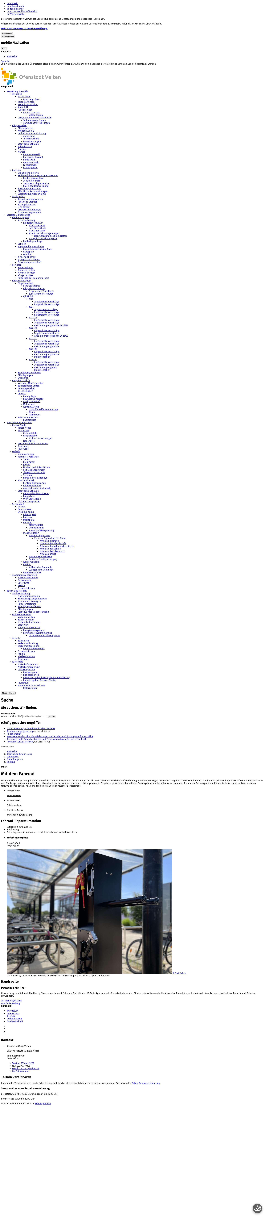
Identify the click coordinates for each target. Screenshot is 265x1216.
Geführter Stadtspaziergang (43, 559)
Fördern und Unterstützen (36, 467)
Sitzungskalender (27, 204)
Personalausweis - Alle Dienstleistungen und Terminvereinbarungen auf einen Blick (50, 736)
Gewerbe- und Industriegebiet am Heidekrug (46, 677)
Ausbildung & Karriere (29, 188)
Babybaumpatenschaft (29, 262)
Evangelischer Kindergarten (43, 238)
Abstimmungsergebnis (45, 367)
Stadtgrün (23, 625)
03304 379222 (23, 1063)
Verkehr (16, 638)
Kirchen (27, 564)
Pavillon (27, 254)
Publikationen (25, 109)
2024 (31, 307)
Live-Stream (24, 207)
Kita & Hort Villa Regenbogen (44, 233)
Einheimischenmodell (29, 622)
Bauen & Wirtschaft (17, 590)
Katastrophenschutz (28, 417)
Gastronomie (24, 580)
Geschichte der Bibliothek (36, 488)
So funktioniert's (31, 286)
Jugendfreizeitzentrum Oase (37, 249)
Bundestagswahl (31, 154)
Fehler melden (14, 1018)
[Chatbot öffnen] (257, 1208)
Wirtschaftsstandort (28, 664)
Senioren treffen (26, 270)
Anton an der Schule (50, 548)
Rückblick (28, 296)
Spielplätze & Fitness (29, 259)
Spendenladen (25, 391)
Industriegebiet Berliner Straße (39, 680)
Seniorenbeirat (25, 267)
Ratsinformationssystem (30, 199)
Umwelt (22, 393)
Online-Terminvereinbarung (32, 133)
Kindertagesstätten (33, 222)
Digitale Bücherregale (34, 483)
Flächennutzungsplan (29, 596)
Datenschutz (13, 1013)
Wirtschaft (17, 661)
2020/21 (33, 349)
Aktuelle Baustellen (28, 104)
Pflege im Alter (25, 275)
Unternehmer (30, 688)
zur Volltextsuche (16, 14)
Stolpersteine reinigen (40, 438)
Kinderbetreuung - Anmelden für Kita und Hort (31, 728)
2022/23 (33, 328)
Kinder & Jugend (20, 217)
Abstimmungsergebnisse (47, 346)
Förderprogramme (27, 604)
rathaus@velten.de (25, 1068)
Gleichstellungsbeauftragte (32, 194)
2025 (31, 299)
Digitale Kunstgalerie (29, 501)
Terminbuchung (31, 138)
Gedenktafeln (30, 433)
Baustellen (23, 640)
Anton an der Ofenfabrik (52, 551)
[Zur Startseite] (31, 84)
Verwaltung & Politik (17, 91)
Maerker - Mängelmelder (30, 383)
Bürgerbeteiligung (21, 280)
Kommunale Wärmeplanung (37, 633)
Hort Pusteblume (37, 228)
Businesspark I (30, 672)
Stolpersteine (30, 435)
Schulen (22, 244)
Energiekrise (29, 420)
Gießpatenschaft (31, 401)
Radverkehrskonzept (34, 648)
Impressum (12, 1010)
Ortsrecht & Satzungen (29, 209)
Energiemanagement (34, 630)
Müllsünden (29, 404)
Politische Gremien (28, 201)
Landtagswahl (30, 167)
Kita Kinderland (37, 230)
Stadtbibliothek (26, 480)
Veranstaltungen (26, 102)
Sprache (5, 61)
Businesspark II (31, 675)
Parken (21, 585)
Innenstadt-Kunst (32, 572)
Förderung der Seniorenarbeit (33, 278)
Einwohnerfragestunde (29, 212)
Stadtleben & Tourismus (19, 422)
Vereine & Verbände (28, 456)
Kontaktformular (20, 1071)
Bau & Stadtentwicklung (35, 186)
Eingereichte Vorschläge (41, 291)
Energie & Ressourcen (29, 627)
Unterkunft (23, 583)
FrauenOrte (29, 441)
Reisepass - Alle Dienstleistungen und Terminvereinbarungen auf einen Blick (46, 739)
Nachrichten (24, 96)
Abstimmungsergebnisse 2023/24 (51, 325)
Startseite (12, 56)
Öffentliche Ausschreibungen (33, 191)
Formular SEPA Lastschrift (20, 741)
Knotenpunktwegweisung (41, 530)
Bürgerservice (19, 125)
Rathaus (16, 170)
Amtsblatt (23, 107)
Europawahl (29, 159)
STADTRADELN (36, 525)
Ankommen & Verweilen (24, 575)
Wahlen (21, 152)
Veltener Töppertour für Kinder (50, 538)
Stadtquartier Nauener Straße (33, 611)
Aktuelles (17, 94)
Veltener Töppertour (39, 535)
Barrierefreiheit (15, 1021)
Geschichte (23, 430)
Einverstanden (8, 36)
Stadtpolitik (18, 196)
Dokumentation (42, 357)
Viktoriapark (29, 514)
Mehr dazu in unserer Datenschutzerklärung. (24, 28)
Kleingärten (29, 462)
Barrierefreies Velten (29, 385)
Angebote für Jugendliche (31, 246)
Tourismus (23, 682)
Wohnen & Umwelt (21, 614)
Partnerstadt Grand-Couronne (33, 443)
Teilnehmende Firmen (34, 120)
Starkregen (34, 414)
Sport (26, 459)
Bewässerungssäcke (33, 399)
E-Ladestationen (26, 588)
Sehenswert (18, 504)
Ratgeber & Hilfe (21, 380)
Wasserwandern (31, 562)
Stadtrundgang (31, 533)
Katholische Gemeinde (40, 567)
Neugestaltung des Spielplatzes (50, 236)
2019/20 (33, 359)
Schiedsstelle (25, 146)
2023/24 (33, 317)
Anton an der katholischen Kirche (57, 546)
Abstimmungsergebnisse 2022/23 (51, 336)
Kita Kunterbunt (37, 225)
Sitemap (11, 1016)
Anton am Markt (48, 554)
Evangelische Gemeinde (41, 569)
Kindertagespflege (32, 241)
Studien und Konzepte (29, 601)
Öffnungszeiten (25, 128)
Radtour (27, 522)
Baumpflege (29, 396)
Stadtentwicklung (21, 593)
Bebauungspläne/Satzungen (32, 598)
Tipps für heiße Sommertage (43, 409)
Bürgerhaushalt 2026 (34, 288)
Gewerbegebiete (26, 669)
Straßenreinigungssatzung (20, 731)
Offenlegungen (25, 375)
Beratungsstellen (26, 388)
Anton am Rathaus (49, 541)
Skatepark (28, 251)
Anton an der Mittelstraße (53, 543)
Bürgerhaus (29, 496)
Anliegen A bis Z (26, 130)
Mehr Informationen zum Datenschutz (20, 66)
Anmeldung (29, 136)
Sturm (32, 412)
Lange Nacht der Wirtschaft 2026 (34, 117)
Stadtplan (23, 446)
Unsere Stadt (19, 425)
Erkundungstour (26, 512)
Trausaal (22, 149)
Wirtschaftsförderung (28, 667)
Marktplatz (28, 519)
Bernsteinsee (24, 509)
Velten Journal (36, 115)
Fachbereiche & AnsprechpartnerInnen (38, 175)
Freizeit (16, 451)
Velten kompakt (31, 112)
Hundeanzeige (14, 734)
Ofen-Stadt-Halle (32, 498)
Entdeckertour (36, 527)
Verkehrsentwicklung (28, 646)
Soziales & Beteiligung (18, 215)
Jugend (26, 464)
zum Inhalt (12, 3)
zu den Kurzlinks (15, 8)
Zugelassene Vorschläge (41, 293)
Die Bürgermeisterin (28, 173)
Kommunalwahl (31, 162)
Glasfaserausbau (26, 656)
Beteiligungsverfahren (29, 372)
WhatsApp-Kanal (31, 99)
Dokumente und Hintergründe (44, 635)
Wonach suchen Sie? (11, 716)
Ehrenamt (23, 378)
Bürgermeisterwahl (33, 157)
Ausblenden (7, 34)
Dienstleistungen (32, 141)
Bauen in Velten (26, 619)
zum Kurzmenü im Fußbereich (22, 11)
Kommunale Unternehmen (31, 685)
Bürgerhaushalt (26, 283)
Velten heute (24, 427)
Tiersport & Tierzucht (34, 472)
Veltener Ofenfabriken (40, 556)
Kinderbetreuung (26, 220)
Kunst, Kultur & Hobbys (35, 477)
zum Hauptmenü (15, 6)
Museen (22, 506)
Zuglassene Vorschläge (46, 309)
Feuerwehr (23, 449)
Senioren (17, 265)
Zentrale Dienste (31, 180)
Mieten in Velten (26, 617)
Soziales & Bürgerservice (36, 183)
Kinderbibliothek (26, 257)
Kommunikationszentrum (36, 493)
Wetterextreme (31, 406)
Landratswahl (30, 165)
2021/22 (33, 338)
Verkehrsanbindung (28, 577)
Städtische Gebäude (28, 144)
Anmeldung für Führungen (36, 123)
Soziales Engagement (34, 470)
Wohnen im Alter (26, 272)
